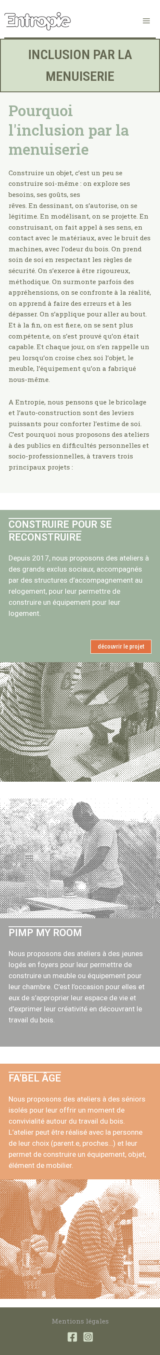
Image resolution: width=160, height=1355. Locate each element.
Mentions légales (80, 1321)
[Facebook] (72, 1337)
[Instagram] (88, 1337)
